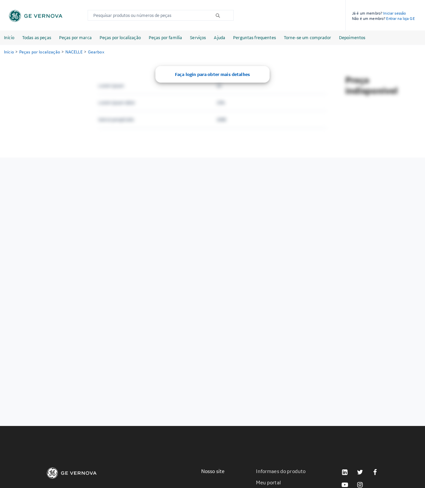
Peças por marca (75, 37)
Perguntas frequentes (254, 37)
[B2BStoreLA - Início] (36, 16)
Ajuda (219, 37)
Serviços (198, 37)
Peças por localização (120, 37)
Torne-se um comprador (307, 37)
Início (9, 37)
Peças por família (165, 37)
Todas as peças (36, 37)
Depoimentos (352, 37)
